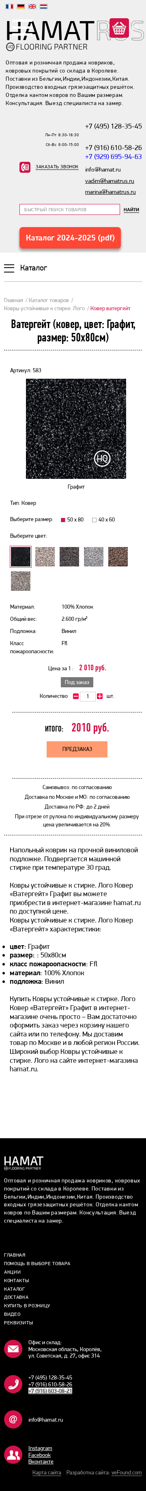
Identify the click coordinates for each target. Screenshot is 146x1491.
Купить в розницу (27, 1306)
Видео (12, 1314)
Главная (13, 300)
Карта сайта (46, 1472)
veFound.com (127, 1472)
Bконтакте (41, 1461)
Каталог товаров (49, 300)
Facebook (39, 1455)
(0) (134, 27)
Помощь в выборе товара (37, 1263)
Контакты (16, 1280)
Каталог (14, 1289)
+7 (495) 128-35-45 (113, 126)
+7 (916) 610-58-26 (113, 147)
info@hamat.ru (45, 1419)
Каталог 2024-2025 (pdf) (70, 237)
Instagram (40, 1448)
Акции (12, 1272)
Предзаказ (77, 749)
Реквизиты (18, 1323)
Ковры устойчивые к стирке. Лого (44, 308)
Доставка (16, 1297)
